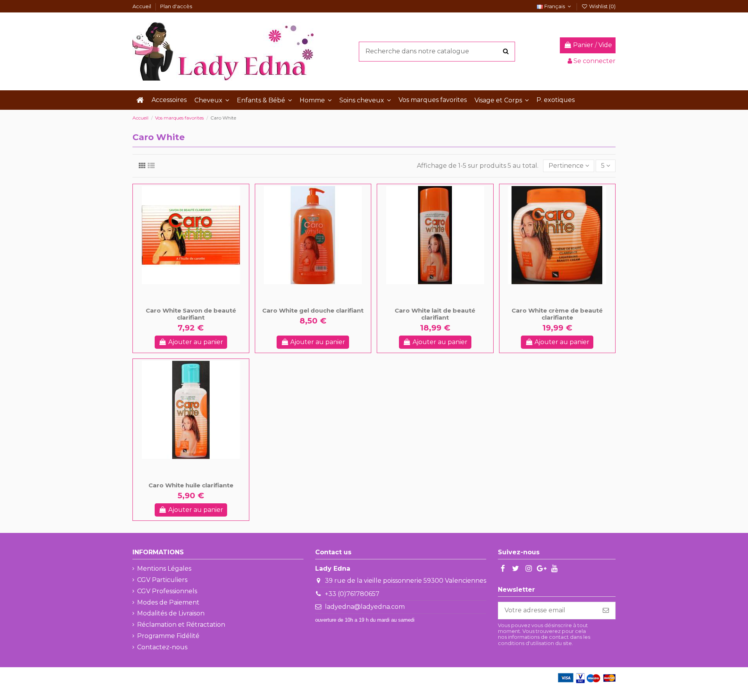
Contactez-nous (162, 647)
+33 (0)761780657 (352, 594)
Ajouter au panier (195, 342)
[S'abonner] (605, 610)
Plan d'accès (176, 6)
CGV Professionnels (167, 591)
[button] (212, 100)
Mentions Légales (164, 568)
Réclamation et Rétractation (181, 624)
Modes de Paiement (168, 602)
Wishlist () (602, 6)
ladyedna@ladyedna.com (365, 606)
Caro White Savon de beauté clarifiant (191, 314)
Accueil (142, 6)
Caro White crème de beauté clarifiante (557, 314)
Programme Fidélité (168, 636)
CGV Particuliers (162, 580)
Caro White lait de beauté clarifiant (435, 314)
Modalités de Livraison (171, 613)
